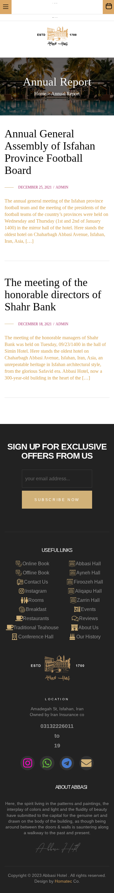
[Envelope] (86, 763)
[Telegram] (67, 763)
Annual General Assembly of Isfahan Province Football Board (50, 152)
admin (62, 187)
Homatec (63, 881)
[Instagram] (27, 763)
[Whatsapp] (47, 763)
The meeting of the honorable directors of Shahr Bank (53, 294)
